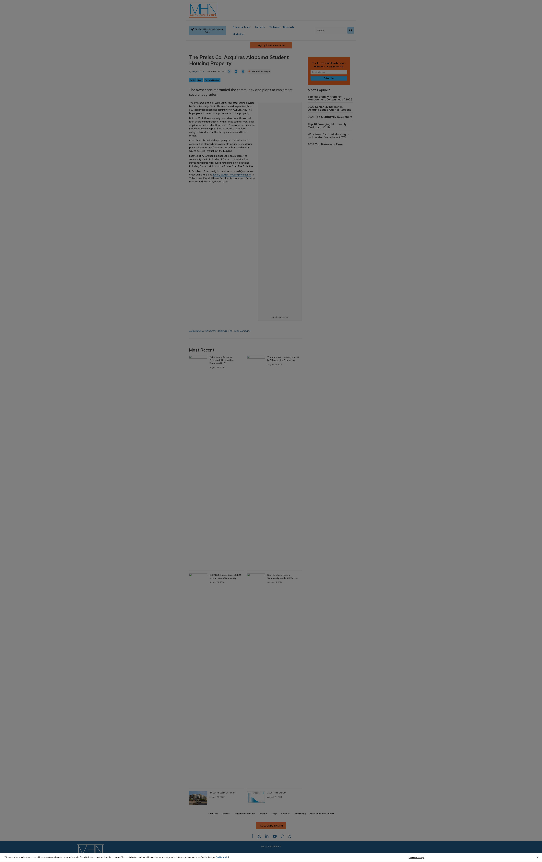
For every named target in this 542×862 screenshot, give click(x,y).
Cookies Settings (416, 857)
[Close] (537, 857)
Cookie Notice (222, 857)
